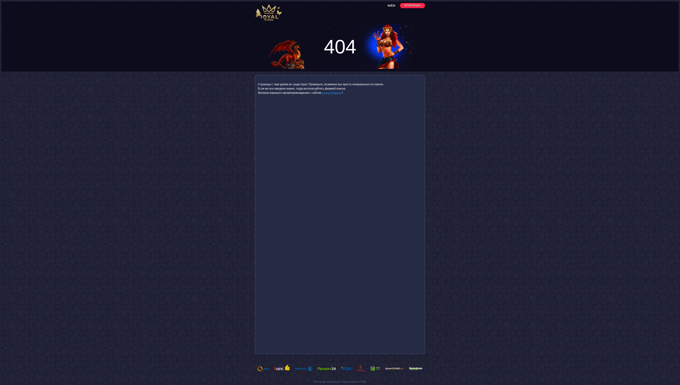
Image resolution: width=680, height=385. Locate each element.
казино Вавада (331, 92)
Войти (391, 5)
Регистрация (412, 5)
